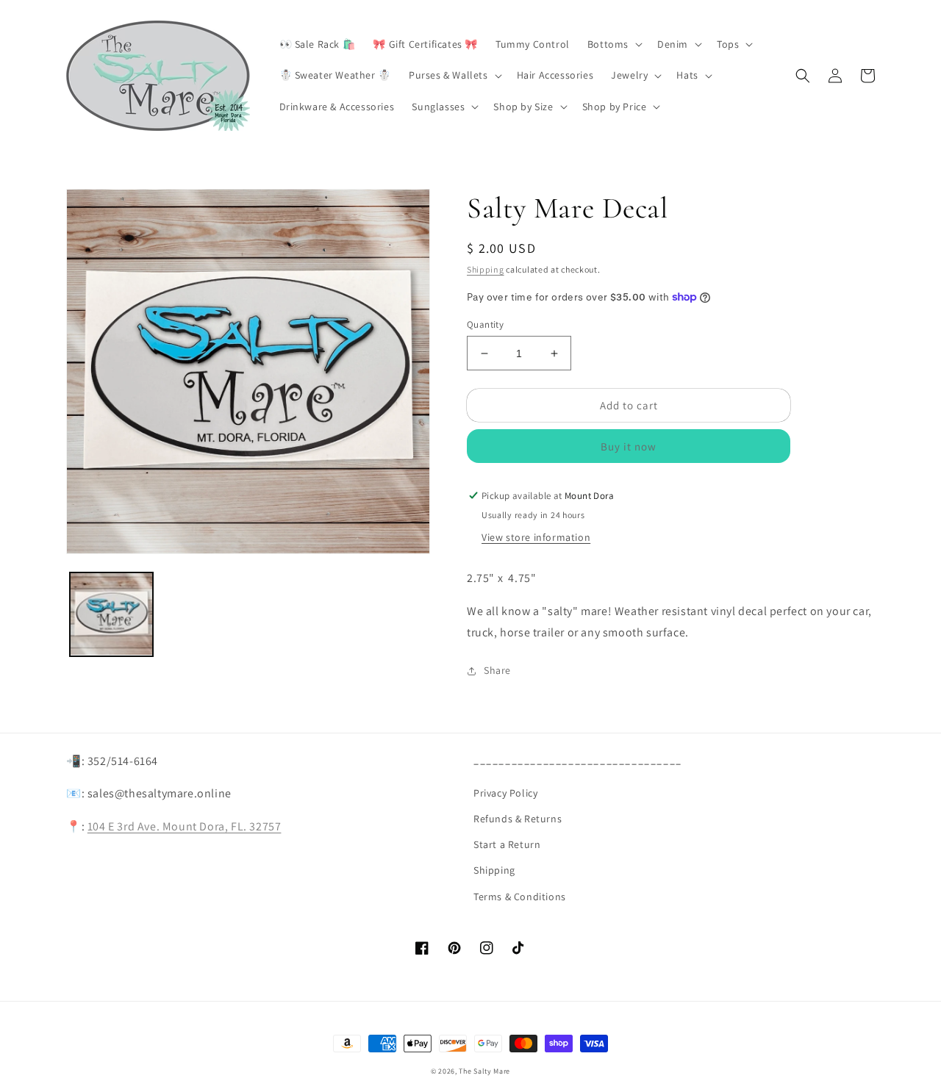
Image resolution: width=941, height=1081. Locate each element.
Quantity (485, 324)
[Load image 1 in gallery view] (111, 614)
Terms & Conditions (519, 896)
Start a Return (506, 844)
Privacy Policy (505, 793)
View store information (536, 537)
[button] (613, 44)
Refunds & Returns (517, 818)
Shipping (485, 269)
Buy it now (628, 446)
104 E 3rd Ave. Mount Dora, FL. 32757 (184, 826)
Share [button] (497, 670)
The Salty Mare (484, 1071)
